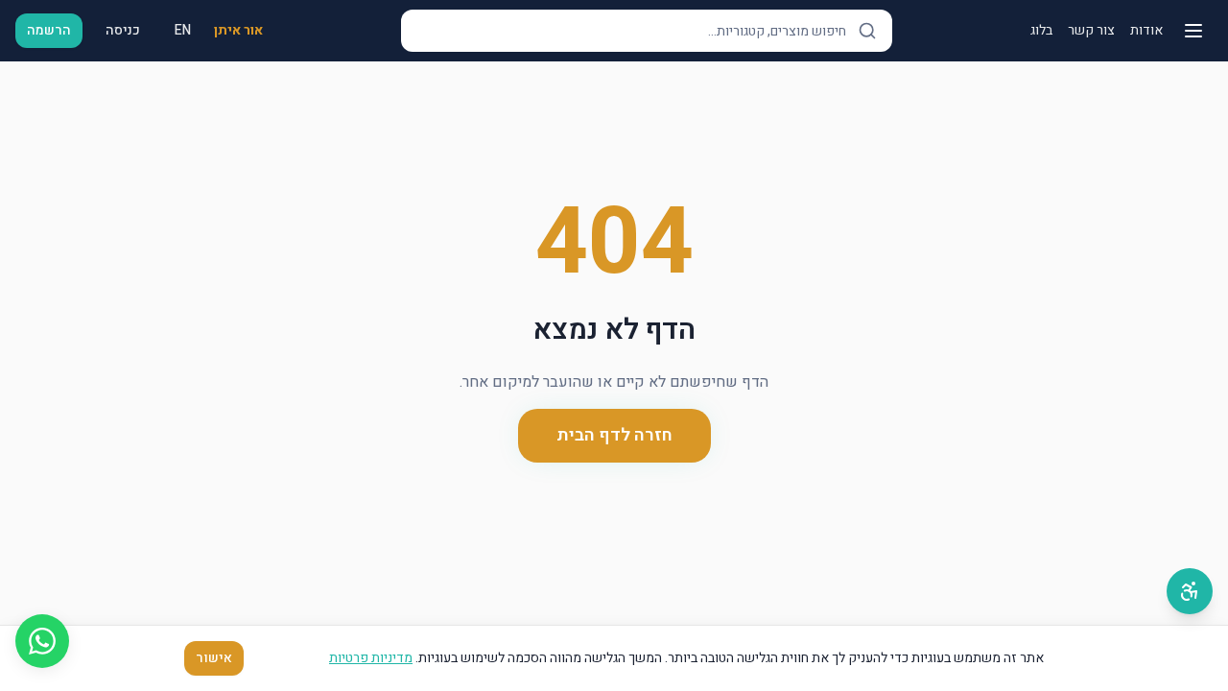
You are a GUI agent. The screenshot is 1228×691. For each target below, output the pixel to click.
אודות (1146, 30)
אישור (214, 658)
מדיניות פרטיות (371, 658)
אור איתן (238, 30)
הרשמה (49, 30)
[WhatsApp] (42, 641)
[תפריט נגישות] (1190, 591)
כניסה (123, 30)
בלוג (1041, 30)
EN (183, 30)
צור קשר (1091, 30)
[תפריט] (1193, 31)
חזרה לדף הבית (614, 435)
